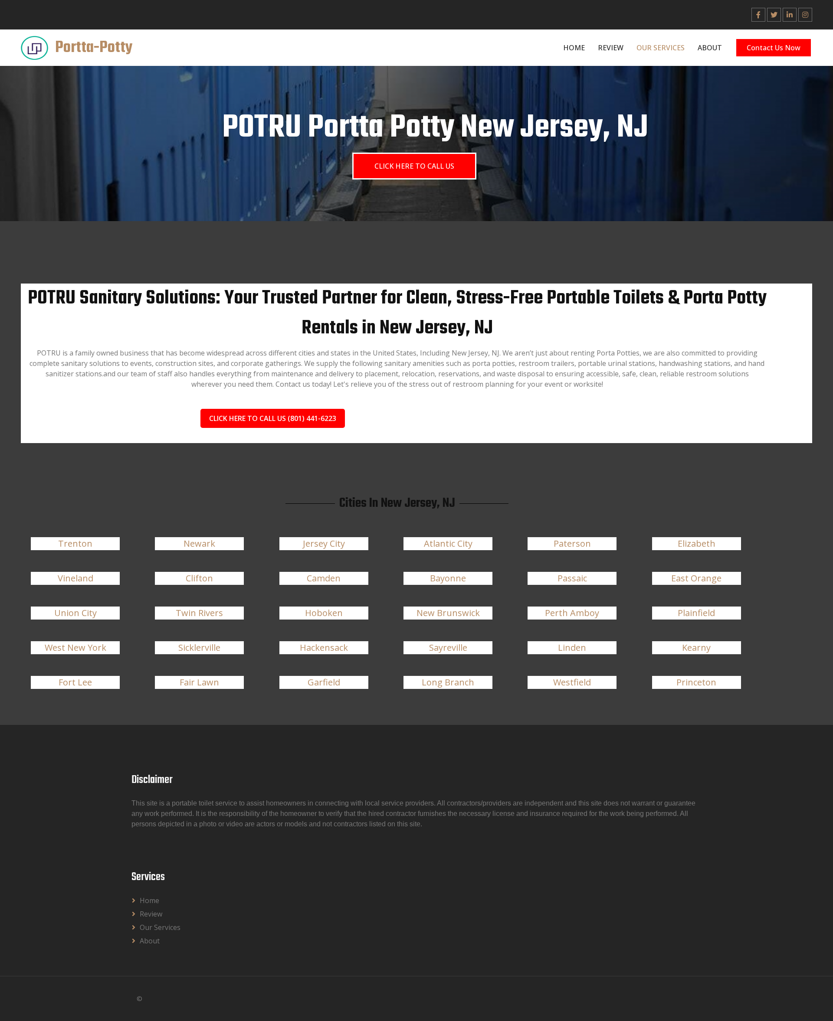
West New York (75, 647)
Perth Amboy (572, 613)
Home (574, 47)
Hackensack (324, 647)
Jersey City (324, 543)
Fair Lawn (199, 682)
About (710, 47)
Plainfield (696, 613)
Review (610, 47)
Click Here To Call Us (414, 166)
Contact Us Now (773, 47)
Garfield (324, 682)
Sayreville (448, 647)
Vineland (75, 578)
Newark (199, 543)
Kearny (696, 647)
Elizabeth (696, 543)
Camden (324, 578)
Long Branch (448, 682)
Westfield (572, 682)
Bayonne (448, 578)
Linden (572, 647)
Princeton (696, 682)
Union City (75, 613)
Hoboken (324, 613)
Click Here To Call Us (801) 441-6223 (272, 418)
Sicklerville (199, 647)
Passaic (572, 578)
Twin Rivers (199, 613)
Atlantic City (448, 543)
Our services (660, 47)
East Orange (696, 578)
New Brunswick (448, 613)
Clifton (199, 578)
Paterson (572, 543)
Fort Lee (75, 682)
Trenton (75, 543)
